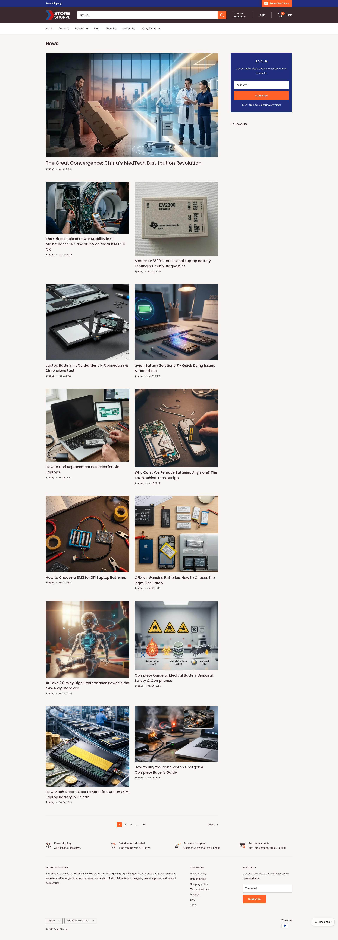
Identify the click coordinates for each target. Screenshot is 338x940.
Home (49, 28)
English (51, 920)
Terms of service (199, 889)
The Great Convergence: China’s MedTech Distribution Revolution (124, 163)
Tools (193, 904)
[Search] (222, 15)
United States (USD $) (77, 920)
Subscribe (261, 95)
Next (211, 824)
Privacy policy (198, 873)
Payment (195, 894)
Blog (96, 28)
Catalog (79, 28)
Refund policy (198, 878)
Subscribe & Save (279, 3)
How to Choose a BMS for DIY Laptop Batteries (86, 577)
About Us (110, 28)
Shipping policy (199, 884)
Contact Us (128, 28)
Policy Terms (148, 28)
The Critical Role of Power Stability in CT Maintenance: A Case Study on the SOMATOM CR (86, 244)
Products (64, 28)
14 (144, 824)
